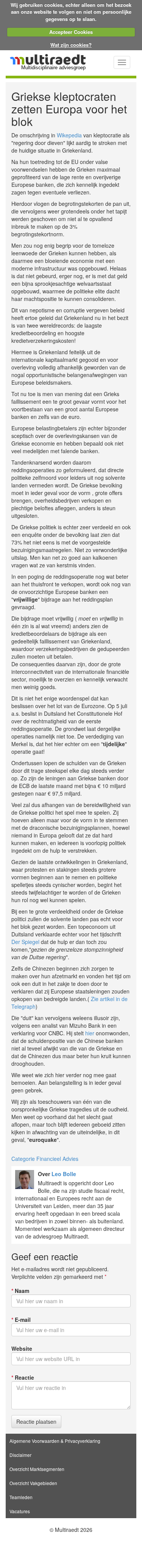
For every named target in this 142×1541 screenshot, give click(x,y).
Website (21, 1348)
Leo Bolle (63, 1174)
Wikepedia (69, 135)
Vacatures (19, 1511)
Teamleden (21, 1497)
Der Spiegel (25, 942)
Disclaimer (20, 1455)
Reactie (22, 1377)
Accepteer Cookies (71, 31)
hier (89, 1033)
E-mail (21, 1319)
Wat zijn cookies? (71, 44)
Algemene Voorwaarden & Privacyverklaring (54, 1441)
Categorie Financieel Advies (44, 1158)
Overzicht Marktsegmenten (36, 1469)
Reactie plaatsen (36, 1421)
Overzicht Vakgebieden (33, 1483)
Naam (20, 1290)
